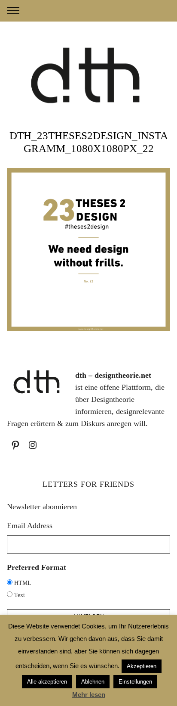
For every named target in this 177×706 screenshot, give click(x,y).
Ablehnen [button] (92, 681)
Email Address (29, 525)
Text (19, 595)
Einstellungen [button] (135, 681)
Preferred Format (36, 567)
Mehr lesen (88, 694)
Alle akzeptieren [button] (47, 681)
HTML (22, 583)
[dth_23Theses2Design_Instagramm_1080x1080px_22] (88, 328)
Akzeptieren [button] (141, 666)
